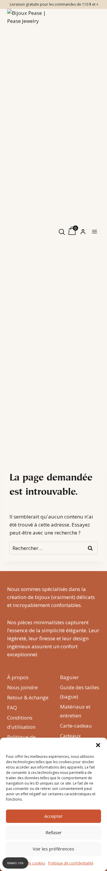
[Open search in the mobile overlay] (62, 232)
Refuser (53, 832)
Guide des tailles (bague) (79, 692)
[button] (98, 745)
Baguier (69, 677)
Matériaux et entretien (75, 711)
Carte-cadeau (76, 725)
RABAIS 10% (15, 863)
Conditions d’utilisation (21, 722)
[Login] (83, 232)
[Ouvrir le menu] (94, 231)
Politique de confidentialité (70, 863)
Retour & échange (27, 697)
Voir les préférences (53, 849)
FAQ (12, 707)
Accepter (53, 816)
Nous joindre (22, 687)
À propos (18, 677)
